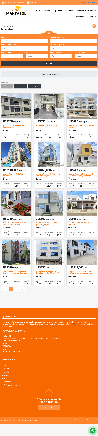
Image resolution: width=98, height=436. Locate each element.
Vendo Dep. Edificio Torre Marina (14, 175)
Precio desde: (56, 52)
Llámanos (91, 17)
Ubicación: (5, 37)
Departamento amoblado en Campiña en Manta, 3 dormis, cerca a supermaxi (15, 273)
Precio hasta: (80, 52)
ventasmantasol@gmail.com (13, 351)
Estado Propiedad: (8, 45)
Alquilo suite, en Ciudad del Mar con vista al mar (14, 224)
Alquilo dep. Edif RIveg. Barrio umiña (81, 126)
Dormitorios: (6, 52)
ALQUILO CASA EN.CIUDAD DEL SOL (80, 224)
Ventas (47, 11)
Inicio (38, 11)
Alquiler (6, 372)
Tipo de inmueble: (57, 37)
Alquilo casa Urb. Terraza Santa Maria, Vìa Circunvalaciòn (46, 224)
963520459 (33, 2)
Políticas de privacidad (12, 385)
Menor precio (21, 86)
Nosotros (80, 17)
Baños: (28, 52)
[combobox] (73, 41)
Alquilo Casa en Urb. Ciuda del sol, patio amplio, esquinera (81, 175)
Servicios (69, 11)
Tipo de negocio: (57, 45)
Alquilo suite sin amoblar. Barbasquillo (13, 126)
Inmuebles (10, 26)
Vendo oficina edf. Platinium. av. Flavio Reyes (48, 175)
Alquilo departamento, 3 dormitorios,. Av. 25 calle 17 (47, 272)
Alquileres (57, 11)
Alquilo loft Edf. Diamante (46, 125)
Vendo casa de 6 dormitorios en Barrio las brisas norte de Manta (80, 273)
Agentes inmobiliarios (85, 11)
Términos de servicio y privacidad (86, 420)
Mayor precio (35, 86)
